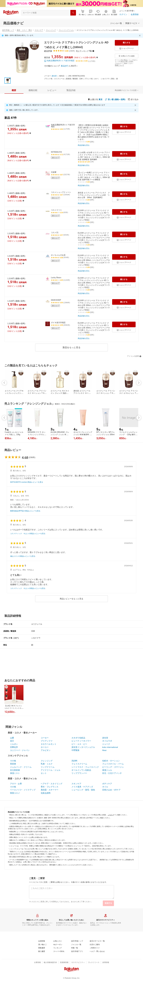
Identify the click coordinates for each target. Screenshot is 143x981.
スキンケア (39, 30)
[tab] (13, 90)
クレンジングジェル (66, 30)
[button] (91, 13)
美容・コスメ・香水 (24, 30)
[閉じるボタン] (140, 35)
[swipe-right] (138, 382)
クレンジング (51, 30)
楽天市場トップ (8, 30)
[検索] (73, 13)
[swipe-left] (4, 382)
